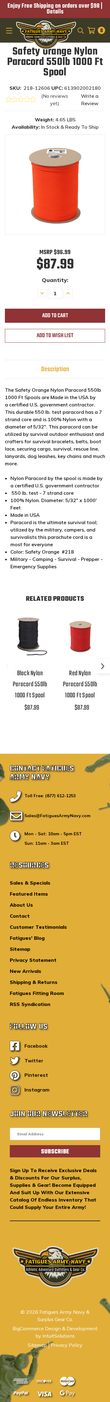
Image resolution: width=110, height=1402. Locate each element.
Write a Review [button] (89, 99)
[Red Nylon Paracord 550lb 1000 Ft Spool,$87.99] (80, 636)
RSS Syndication (30, 1004)
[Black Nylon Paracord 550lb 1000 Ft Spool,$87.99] (29, 636)
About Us (21, 905)
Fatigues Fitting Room (37, 993)
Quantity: (55, 280)
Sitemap (20, 949)
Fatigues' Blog (27, 938)
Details (55, 12)
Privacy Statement (33, 960)
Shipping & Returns (33, 982)
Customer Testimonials (38, 927)
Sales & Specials (30, 883)
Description (55, 369)
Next (102, 666)
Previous (7, 666)
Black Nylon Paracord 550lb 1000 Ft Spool (30, 684)
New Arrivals (25, 971)
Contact (20, 916)
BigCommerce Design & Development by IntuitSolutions (55, 1332)
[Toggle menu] (10, 30)
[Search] (80, 30)
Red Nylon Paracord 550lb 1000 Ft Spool (80, 684)
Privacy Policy (66, 1345)
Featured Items (29, 894)
